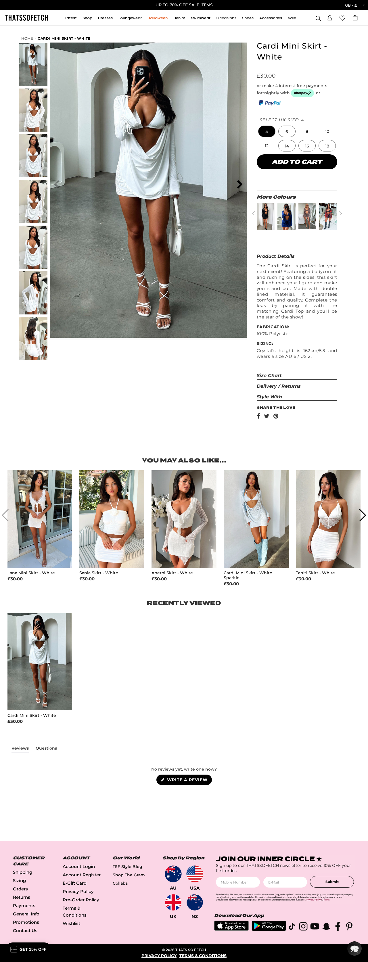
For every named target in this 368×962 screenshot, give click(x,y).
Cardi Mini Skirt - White (64, 38)
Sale (292, 18)
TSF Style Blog (127, 866)
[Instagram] (303, 927)
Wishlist (71, 923)
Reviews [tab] (20, 749)
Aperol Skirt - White (172, 573)
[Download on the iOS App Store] (231, 929)
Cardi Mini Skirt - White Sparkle (248, 575)
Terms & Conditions (203, 955)
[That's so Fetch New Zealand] (195, 902)
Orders (20, 889)
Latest (71, 18)
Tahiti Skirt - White (315, 573)
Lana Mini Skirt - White (31, 573)
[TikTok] (292, 927)
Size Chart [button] (269, 375)
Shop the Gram (129, 874)
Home (27, 38)
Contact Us (25, 930)
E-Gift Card (75, 883)
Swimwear (200, 18)
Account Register (82, 874)
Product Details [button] (276, 256)
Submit (332, 882)
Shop (87, 18)
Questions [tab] (46, 749)
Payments (24, 905)
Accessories (270, 18)
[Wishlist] (342, 17)
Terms (326, 899)
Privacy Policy (78, 891)
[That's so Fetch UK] (173, 902)
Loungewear (130, 18)
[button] (330, 17)
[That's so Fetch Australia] (173, 874)
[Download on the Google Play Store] (269, 929)
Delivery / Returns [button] (279, 386)
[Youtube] (315, 927)
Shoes (248, 18)
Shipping (22, 872)
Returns (21, 897)
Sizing (19, 880)
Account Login (79, 866)
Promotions (26, 922)
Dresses (105, 18)
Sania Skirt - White (98, 573)
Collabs (120, 883)
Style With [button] (269, 397)
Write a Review (189, 781)
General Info (26, 914)
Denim (179, 18)
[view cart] (355, 18)
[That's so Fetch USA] (195, 874)
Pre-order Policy (81, 900)
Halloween (157, 18)
